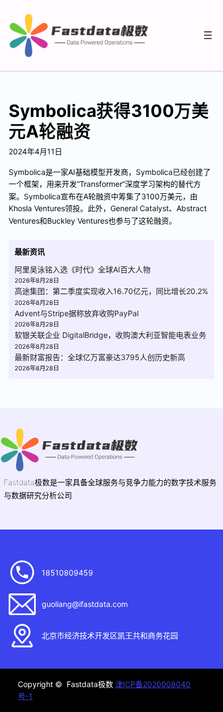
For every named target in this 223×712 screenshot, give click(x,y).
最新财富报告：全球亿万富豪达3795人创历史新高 (100, 357)
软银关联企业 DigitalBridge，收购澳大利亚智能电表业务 (110, 334)
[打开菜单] (207, 35)
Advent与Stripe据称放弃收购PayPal (77, 313)
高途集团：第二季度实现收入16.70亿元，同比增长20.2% (111, 291)
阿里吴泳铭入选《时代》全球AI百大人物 (82, 269)
